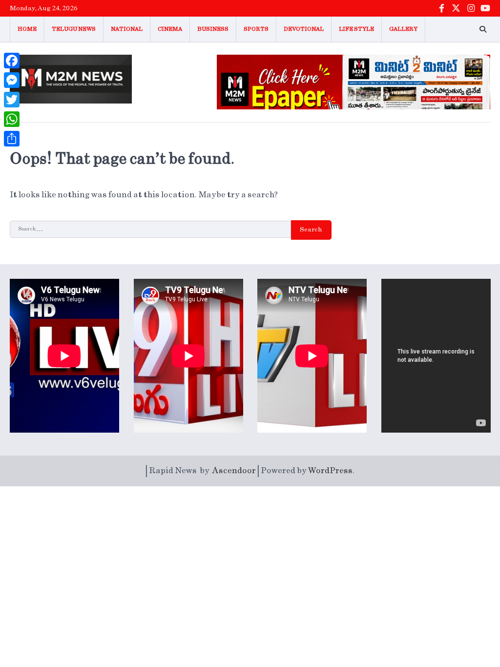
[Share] (11, 138)
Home (27, 29)
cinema (170, 29)
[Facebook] (11, 60)
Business (213, 29)
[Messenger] (11, 80)
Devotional (304, 29)
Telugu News (74, 29)
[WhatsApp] (11, 119)
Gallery (403, 29)
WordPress (330, 471)
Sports (256, 29)
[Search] (483, 29)
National (127, 29)
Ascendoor (234, 471)
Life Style (356, 29)
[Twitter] (11, 99)
